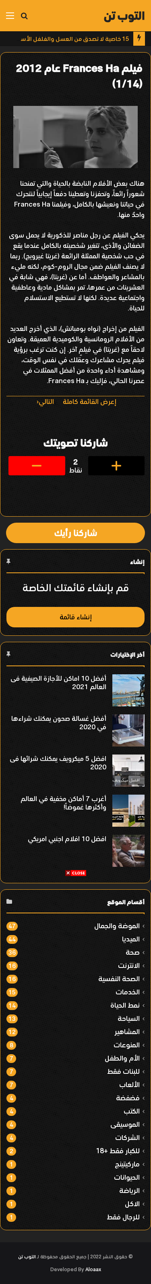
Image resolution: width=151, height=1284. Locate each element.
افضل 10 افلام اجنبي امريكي (67, 838)
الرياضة (129, 1190)
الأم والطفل (122, 1058)
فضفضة (128, 1097)
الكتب (132, 1111)
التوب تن (27, 1257)
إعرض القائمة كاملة (89, 401)
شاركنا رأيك (75, 532)
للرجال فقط (123, 1217)
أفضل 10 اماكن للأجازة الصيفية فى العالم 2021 (58, 682)
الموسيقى (125, 1124)
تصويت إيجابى (116, 465)
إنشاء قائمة (76, 617)
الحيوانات (127, 1177)
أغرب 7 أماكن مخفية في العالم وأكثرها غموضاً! (63, 802)
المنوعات (127, 1045)
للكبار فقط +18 (118, 1150)
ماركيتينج (127, 1164)
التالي (46, 401)
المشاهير (127, 1031)
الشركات (127, 1137)
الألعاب (129, 1084)
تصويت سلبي (36, 465)
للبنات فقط (123, 1071)
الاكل (132, 1203)
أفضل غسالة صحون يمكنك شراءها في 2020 (58, 722)
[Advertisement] (75, 952)
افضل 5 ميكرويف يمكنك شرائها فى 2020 (58, 762)
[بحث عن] (24, 19)
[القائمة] (10, 19)
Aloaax (93, 1269)
